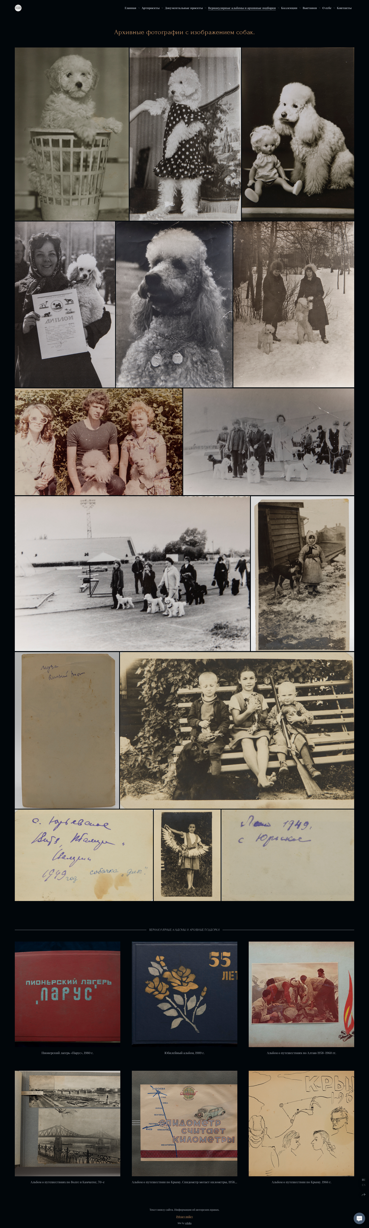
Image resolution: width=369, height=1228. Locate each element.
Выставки (310, 8)
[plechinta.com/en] (18, 8)
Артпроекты (151, 8)
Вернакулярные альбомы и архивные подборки (242, 8)
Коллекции (289, 8)
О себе (327, 8)
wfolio (188, 1223)
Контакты (344, 8)
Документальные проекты (184, 8)
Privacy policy (184, 1216)
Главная (130, 8)
